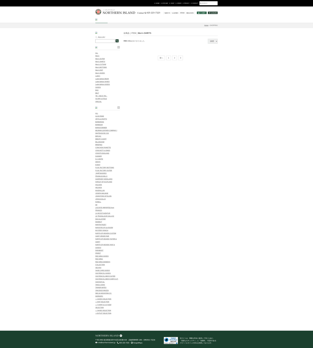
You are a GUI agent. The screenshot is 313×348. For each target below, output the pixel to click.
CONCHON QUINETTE (103, 147)
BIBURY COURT (100, 139)
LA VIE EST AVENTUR (102, 213)
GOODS (98, 87)
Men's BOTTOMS (101, 67)
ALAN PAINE (99, 116)
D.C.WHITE (99, 159)
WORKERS (99, 296)
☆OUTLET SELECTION (103, 313)
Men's (97, 56)
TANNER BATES (100, 287)
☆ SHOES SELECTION (103, 310)
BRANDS (190, 13)
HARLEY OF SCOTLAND (103, 182)
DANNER (98, 156)
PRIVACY (187, 3)
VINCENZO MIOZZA (102, 290)
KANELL (98, 202)
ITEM (182, 13)
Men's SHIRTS (144, 33)
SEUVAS (98, 268)
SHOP (172, 3)
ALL (96, 53)
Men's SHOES (100, 73)
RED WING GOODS (102, 256)
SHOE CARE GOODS (102, 270)
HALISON (98, 185)
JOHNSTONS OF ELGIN (103, 196)
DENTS (97, 162)
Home (206, 25)
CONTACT (195, 3)
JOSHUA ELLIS (100, 199)
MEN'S (167, 13)
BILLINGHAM (99, 142)
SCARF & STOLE (101, 99)
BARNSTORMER (101, 128)
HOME (158, 3)
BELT (97, 93)
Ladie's (97, 76)
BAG (96, 90)
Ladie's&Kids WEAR (102, 79)
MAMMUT (98, 222)
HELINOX (98, 187)
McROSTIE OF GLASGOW (104, 228)
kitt (96, 205)
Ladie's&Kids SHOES (102, 82)
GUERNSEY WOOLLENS (103, 179)
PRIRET (98, 253)
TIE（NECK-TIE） (101, 96)
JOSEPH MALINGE (101, 193)
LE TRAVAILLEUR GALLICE (104, 216)
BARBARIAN (99, 122)
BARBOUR (99, 125)
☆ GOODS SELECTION (103, 299)
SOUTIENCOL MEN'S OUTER (105, 276)
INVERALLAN (100, 190)
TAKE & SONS (100, 285)
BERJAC (98, 136)
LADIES (175, 13)
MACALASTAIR (100, 219)
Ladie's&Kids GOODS (102, 84)
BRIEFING (98, 145)
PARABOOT (99, 250)
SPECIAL (98, 102)
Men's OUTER (100, 59)
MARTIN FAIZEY (100, 225)
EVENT (97, 165)
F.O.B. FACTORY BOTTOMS (104, 167)
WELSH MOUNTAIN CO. (103, 293)
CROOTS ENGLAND (102, 153)
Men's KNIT (99, 70)
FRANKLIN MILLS (101, 176)
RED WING (99, 259)
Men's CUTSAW (100, 64)
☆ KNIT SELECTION (102, 302)
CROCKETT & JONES (102, 150)
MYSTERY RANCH (101, 230)
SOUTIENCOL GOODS (103, 273)
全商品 (126, 33)
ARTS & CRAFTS (101, 119)
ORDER (179, 3)
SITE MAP (165, 3)
